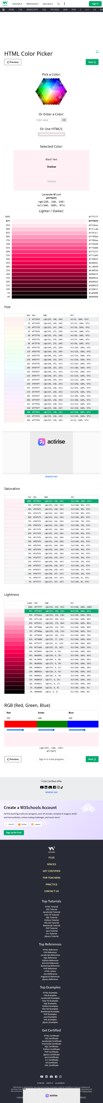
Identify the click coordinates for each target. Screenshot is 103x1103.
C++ (87, 9)
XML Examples (50, 1019)
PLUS (52, 857)
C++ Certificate (51, 1059)
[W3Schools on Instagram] (58, 787)
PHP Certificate (51, 1051)
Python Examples (50, 1006)
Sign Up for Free (14, 832)
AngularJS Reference (50, 976)
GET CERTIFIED (51, 871)
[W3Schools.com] (51, 850)
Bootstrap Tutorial (51, 925)
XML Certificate (51, 1065)
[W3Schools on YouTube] (42, 787)
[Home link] (5, 3)
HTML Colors (50, 971)
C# (94, 9)
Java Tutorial (52, 930)
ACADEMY (60, 1083)
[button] (58, 3)
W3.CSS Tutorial (51, 922)
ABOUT (49, 1083)
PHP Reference (50, 968)
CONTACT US (51, 891)
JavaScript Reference (50, 955)
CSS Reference (50, 952)
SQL (44, 9)
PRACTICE (51, 884)
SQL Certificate (51, 1046)
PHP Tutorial (51, 928)
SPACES (51, 864)
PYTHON (55, 9)
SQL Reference (50, 957)
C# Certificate (51, 1062)
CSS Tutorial (51, 909)
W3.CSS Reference (50, 963)
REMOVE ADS (51, 476)
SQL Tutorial (51, 917)
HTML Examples (50, 992)
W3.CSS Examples (50, 1008)
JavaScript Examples (50, 998)
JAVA (65, 9)
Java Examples (50, 1016)
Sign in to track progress (51, 759)
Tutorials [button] (16, 3)
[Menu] (3, 10)
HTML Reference (50, 949)
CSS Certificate (51, 1038)
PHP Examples (50, 1014)
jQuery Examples (50, 1022)
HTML (11, 9)
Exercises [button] (47, 3)
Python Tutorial (51, 920)
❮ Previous (13, 62)
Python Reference (50, 960)
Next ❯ (92, 62)
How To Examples (50, 1000)
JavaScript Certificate (51, 1041)
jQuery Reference (50, 979)
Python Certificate (51, 1049)
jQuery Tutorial (51, 936)
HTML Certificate (51, 1035)
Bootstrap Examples (50, 1011)
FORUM (40, 1083)
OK (64, 119)
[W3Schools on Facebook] (54, 787)
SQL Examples (50, 1003)
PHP (74, 9)
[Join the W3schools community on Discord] (50, 787)
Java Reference (50, 973)
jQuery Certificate (51, 1054)
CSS (20, 9)
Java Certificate (51, 1057)
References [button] (32, 3)
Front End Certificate (51, 1043)
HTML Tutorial (51, 906)
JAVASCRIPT (32, 9)
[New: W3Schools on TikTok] (62, 787)
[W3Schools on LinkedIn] (46, 787)
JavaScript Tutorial (51, 912)
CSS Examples (50, 995)
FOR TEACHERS (51, 877)
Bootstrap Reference (50, 965)
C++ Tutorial (51, 933)
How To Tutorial (51, 914)
